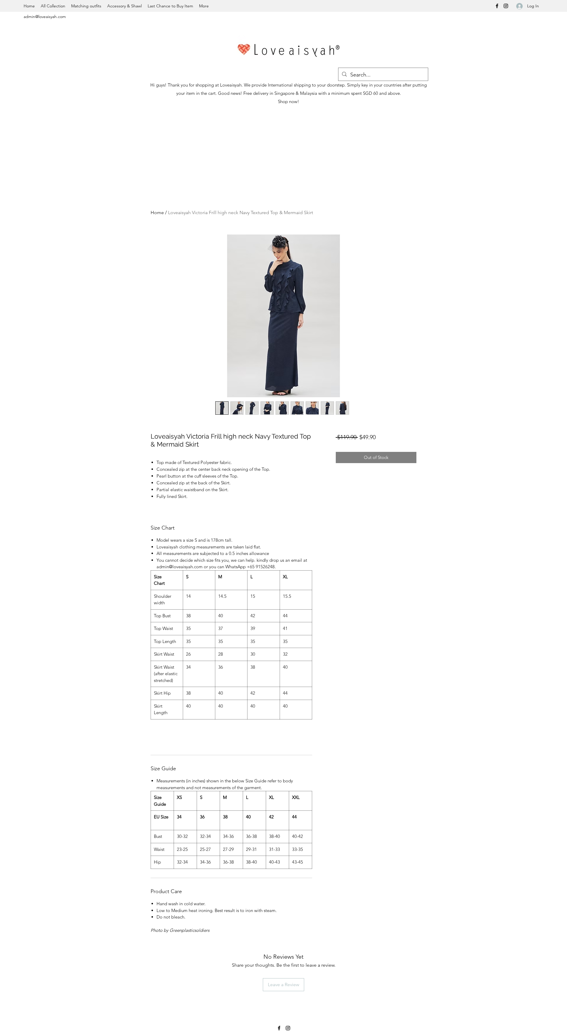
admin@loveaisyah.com (45, 16)
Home (157, 212)
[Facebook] (497, 6)
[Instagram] (506, 6)
